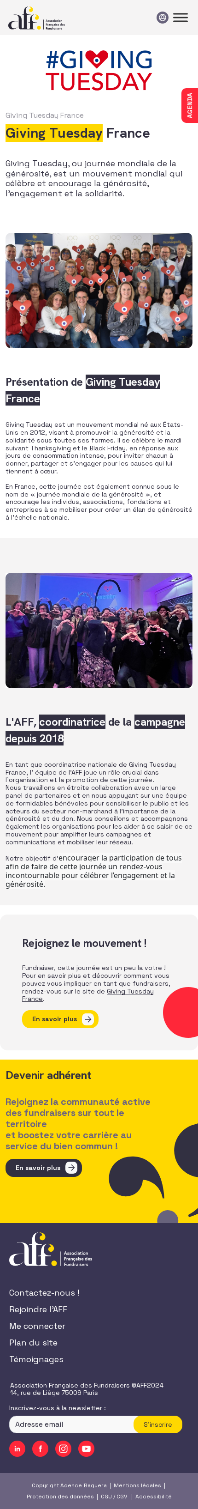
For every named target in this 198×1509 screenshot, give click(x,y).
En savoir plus (54, 1019)
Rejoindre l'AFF (38, 1309)
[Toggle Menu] (180, 17)
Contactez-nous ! (44, 1292)
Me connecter (37, 1326)
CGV (121, 1496)
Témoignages (36, 1359)
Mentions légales (137, 1485)
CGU (106, 1496)
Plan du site (33, 1342)
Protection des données (60, 1496)
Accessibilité (153, 1496)
